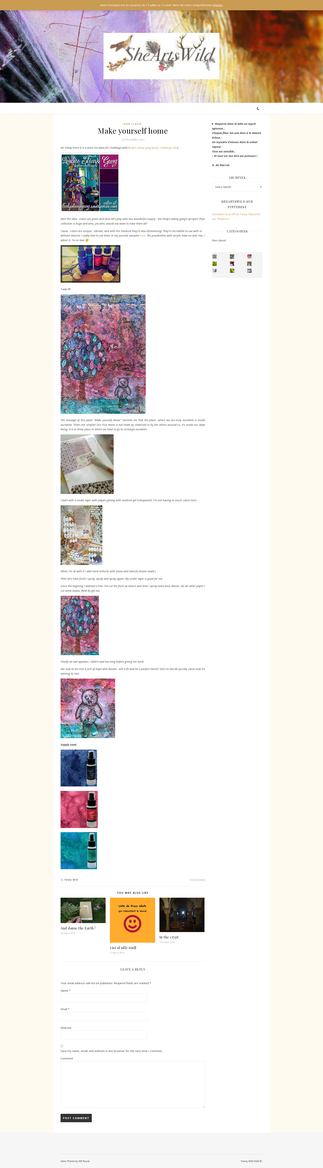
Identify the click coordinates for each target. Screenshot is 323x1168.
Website (66, 1028)
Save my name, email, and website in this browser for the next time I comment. (112, 1051)
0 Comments (197, 880)
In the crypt (169, 937)
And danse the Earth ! (78, 928)
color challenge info (165, 147)
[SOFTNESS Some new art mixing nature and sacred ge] (215, 256)
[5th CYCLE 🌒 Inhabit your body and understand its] (249, 256)
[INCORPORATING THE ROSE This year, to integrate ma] (232, 256)
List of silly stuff (123, 947)
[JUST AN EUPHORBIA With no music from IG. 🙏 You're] (215, 264)
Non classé (133, 124)
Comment (67, 1058)
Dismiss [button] (218, 5)
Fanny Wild (71, 879)
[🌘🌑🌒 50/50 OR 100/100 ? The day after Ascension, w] (232, 264)
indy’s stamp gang (140, 147)
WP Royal (84, 1161)
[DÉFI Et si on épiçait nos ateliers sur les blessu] (249, 271)
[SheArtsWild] (161, 56)
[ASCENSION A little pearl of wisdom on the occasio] (249, 264)
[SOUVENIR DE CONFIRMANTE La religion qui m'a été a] (232, 271)
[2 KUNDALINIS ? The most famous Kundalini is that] (215, 271)
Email (65, 1009)
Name (65, 990)
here (142, 235)
